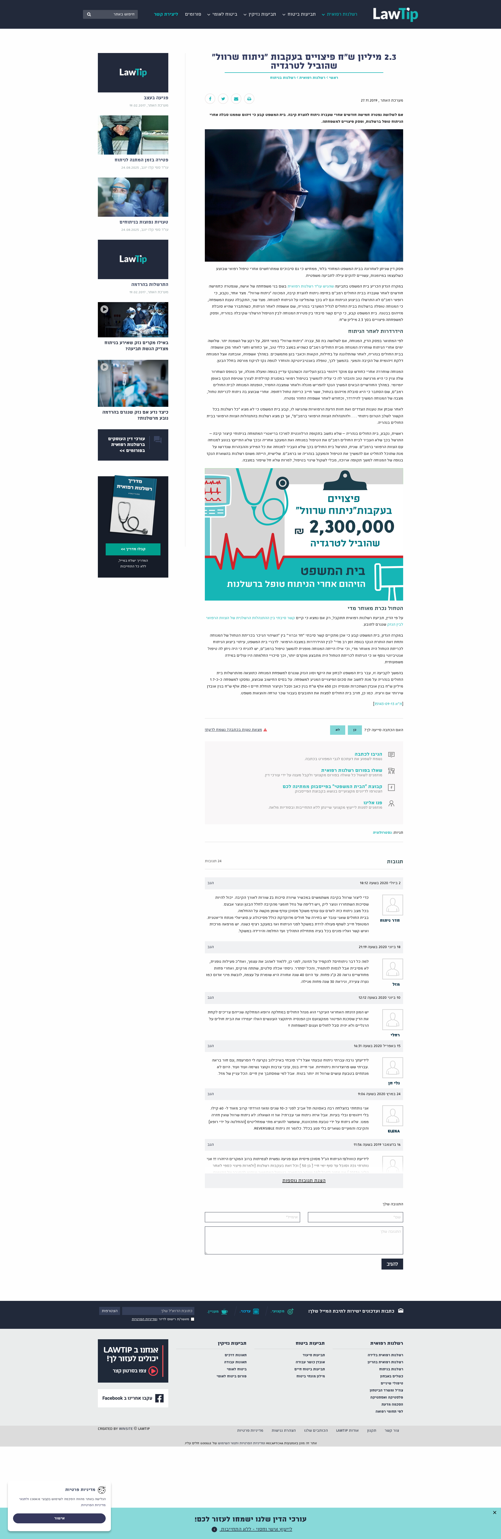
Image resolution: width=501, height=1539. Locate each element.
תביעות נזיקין (232, 1343)
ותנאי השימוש (228, 1443)
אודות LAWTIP (347, 1430)
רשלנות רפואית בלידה (385, 1355)
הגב (210, 883)
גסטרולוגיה (382, 832)
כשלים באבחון (391, 1376)
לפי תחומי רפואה (389, 1411)
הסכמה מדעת (392, 1404)
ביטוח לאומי (237, 1369)
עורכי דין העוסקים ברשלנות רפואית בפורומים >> (126, 445)
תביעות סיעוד (314, 1355)
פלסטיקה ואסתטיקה (386, 1397)
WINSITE (126, 1428)
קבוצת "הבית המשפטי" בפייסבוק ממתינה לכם (332, 787)
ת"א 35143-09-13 (388, 704)
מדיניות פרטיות (250, 1430)
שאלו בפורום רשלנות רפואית (351, 770)
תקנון (371, 1430)
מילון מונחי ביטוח (310, 1376)
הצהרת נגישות (284, 1430)
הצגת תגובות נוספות (304, 1181)
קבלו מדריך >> (133, 549)
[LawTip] (395, 14)
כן (354, 730)
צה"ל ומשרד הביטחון (386, 1390)
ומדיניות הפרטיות (144, 1319)
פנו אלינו (372, 803)
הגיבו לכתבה (368, 754)
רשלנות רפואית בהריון (385, 1362)
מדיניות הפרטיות (252, 1443)
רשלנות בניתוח (283, 77)
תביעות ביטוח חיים (309, 1369)
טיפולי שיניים (392, 1383)
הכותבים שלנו (316, 1430)
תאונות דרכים (236, 1355)
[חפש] (89, 14)
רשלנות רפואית (312, 77)
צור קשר (392, 1430)
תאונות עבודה (235, 1362)
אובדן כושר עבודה (310, 1362)
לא (338, 730)
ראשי (333, 77)
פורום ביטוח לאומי (232, 1376)
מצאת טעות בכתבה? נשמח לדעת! (233, 729)
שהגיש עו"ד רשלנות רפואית (311, 286)
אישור (59, 1518)
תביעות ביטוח (310, 1343)
